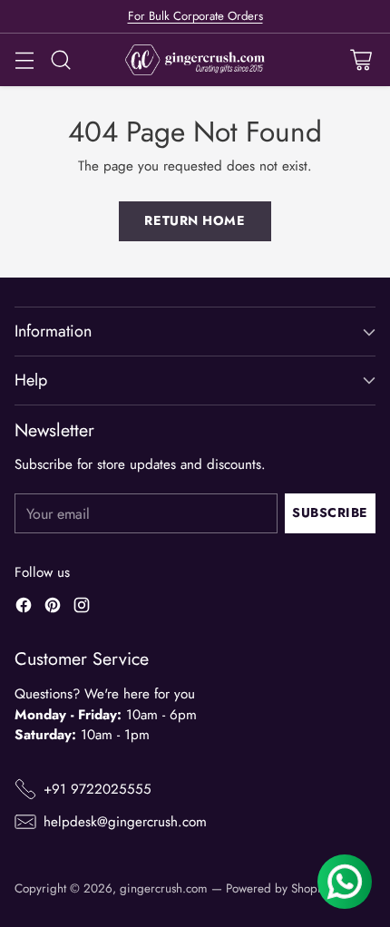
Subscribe (330, 512)
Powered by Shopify (278, 888)
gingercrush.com (164, 888)
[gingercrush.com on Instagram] (82, 608)
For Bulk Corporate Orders (195, 15)
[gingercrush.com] (195, 60)
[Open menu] (24, 60)
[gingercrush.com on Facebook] (23, 608)
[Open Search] (60, 60)
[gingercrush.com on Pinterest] (52, 608)
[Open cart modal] (360, 60)
